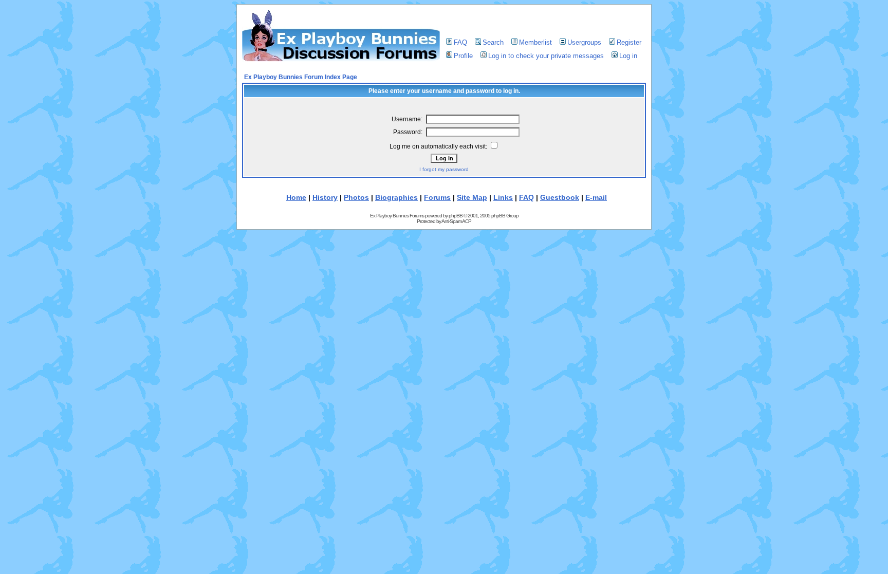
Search (493, 42)
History (325, 197)
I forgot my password (444, 169)
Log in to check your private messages (546, 56)
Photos (356, 197)
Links (503, 197)
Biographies (396, 197)
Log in (628, 56)
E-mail (596, 197)
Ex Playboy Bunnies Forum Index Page (300, 77)
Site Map (472, 197)
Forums (437, 197)
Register (629, 42)
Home (296, 197)
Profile (463, 56)
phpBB (455, 215)
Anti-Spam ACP (456, 221)
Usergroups (584, 42)
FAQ (460, 42)
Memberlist (535, 42)
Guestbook (559, 197)
